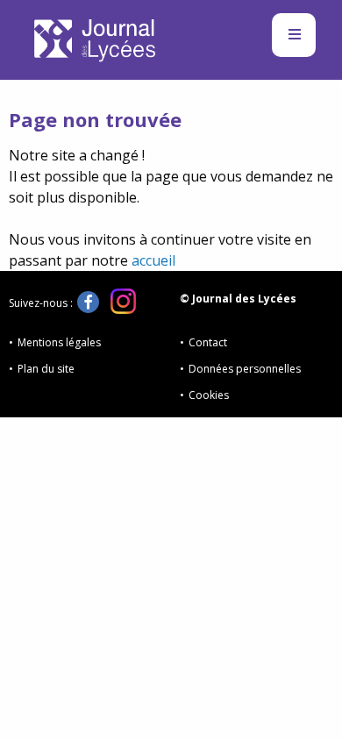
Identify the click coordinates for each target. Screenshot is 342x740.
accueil (153, 260)
